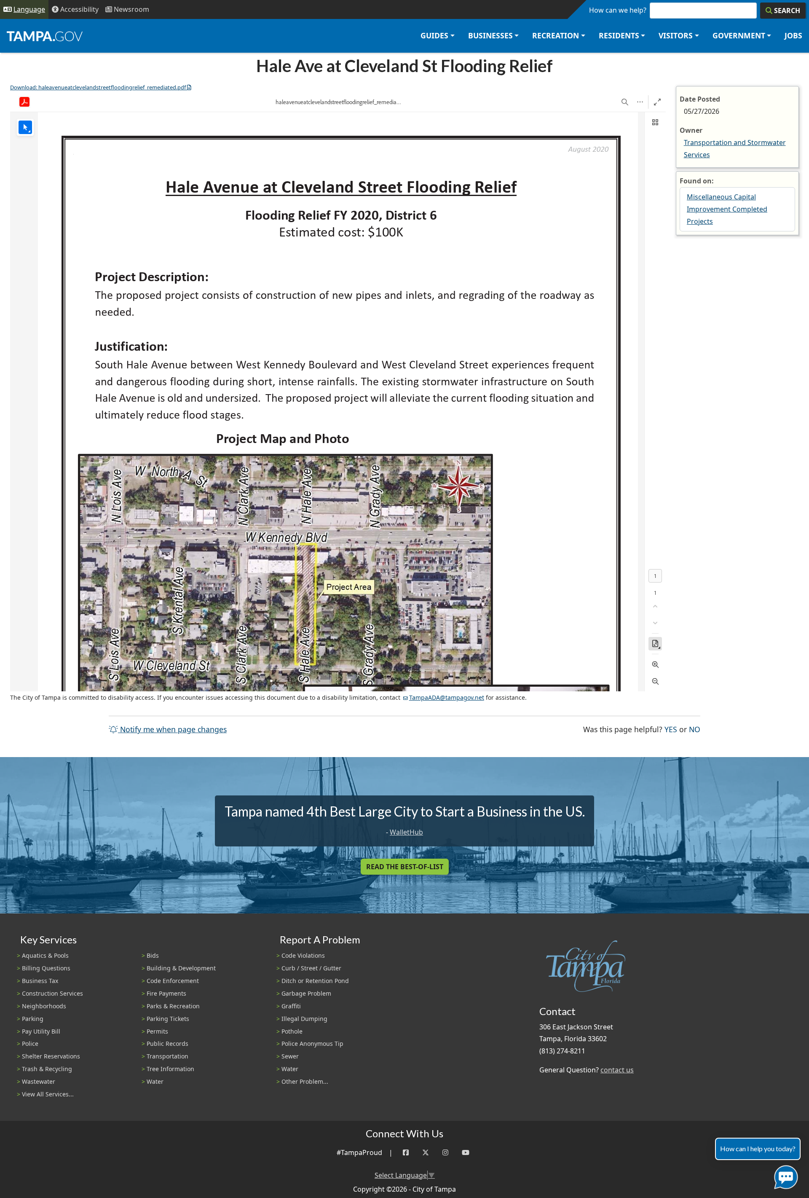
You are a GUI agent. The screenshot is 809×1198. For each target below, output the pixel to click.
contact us (617, 1069)
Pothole (292, 1031)
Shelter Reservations (51, 1056)
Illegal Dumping (304, 1019)
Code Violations (303, 955)
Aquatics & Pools (45, 955)
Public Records (167, 1044)
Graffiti (291, 1006)
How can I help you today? (758, 1148)
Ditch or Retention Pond (315, 981)
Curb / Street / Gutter (311, 968)
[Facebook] (405, 1152)
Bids (153, 955)
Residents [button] (619, 35)
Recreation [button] (555, 35)
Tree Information (170, 1069)
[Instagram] (445, 1152)
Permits (157, 1031)
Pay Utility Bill (41, 1031)
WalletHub (406, 832)
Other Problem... (304, 1081)
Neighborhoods (44, 1006)
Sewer (290, 1056)
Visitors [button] (676, 35)
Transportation (167, 1056)
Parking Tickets (168, 1019)
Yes (670, 729)
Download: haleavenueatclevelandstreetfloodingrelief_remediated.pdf (98, 87)
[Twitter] (425, 1152)
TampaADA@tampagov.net (446, 697)
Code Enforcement (173, 981)
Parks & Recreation (173, 1006)
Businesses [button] (490, 35)
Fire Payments (166, 993)
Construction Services (52, 993)
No (694, 729)
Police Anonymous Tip (312, 1044)
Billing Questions (46, 968)
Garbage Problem (306, 993)
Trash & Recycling (47, 1069)
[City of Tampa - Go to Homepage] (45, 36)
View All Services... (48, 1094)
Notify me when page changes (172, 729)
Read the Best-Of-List (404, 866)
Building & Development (181, 968)
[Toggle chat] (784, 1175)
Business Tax (40, 981)
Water (155, 1081)
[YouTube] (465, 1152)
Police (30, 1044)
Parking (32, 1019)
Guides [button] (434, 35)
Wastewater (38, 1081)
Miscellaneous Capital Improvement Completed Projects (727, 209)
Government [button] (739, 35)
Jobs (793, 35)
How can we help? (617, 10)
